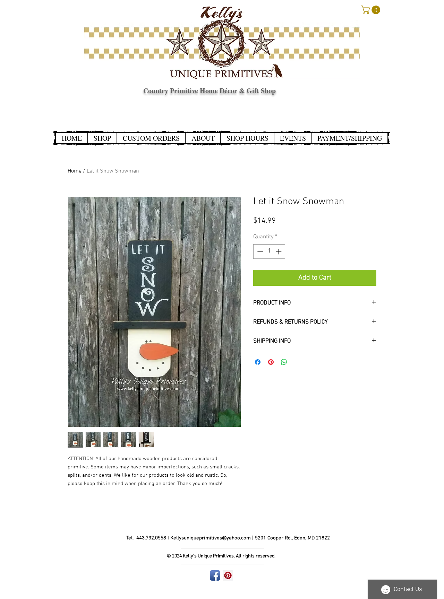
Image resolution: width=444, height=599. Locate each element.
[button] (371, 10)
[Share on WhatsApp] (284, 362)
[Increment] (279, 251)
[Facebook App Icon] (215, 575)
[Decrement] (259, 251)
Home (75, 171)
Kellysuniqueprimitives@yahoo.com (210, 538)
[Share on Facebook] (258, 362)
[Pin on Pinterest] (271, 362)
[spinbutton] (269, 251)
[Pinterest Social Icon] (228, 575)
